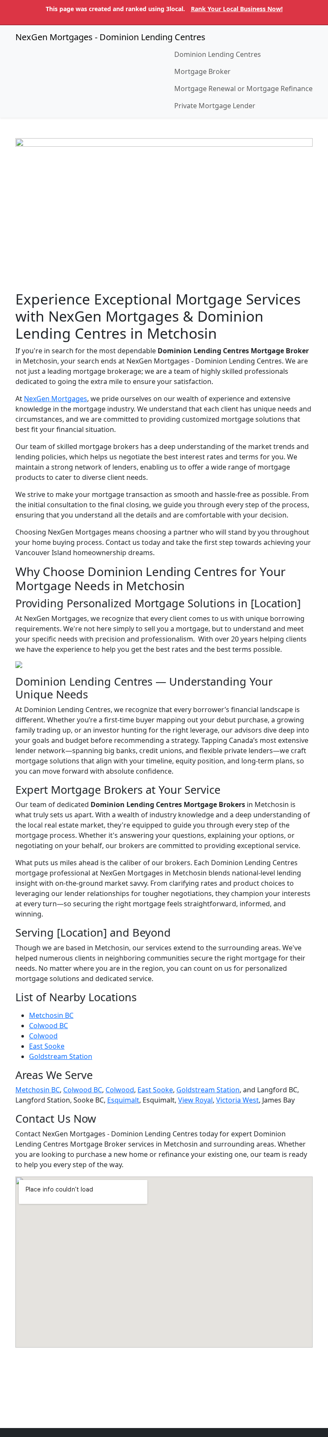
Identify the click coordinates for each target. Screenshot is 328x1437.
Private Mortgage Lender (214, 105)
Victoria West (237, 1100)
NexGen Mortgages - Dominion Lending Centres (110, 37)
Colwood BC (48, 1025)
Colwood (43, 1036)
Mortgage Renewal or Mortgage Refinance (243, 88)
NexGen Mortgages (55, 398)
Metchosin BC (51, 1015)
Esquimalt (123, 1100)
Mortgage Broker (202, 71)
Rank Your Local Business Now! (237, 9)
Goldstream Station (60, 1056)
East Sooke (46, 1046)
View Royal (195, 1100)
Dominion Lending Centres (217, 54)
